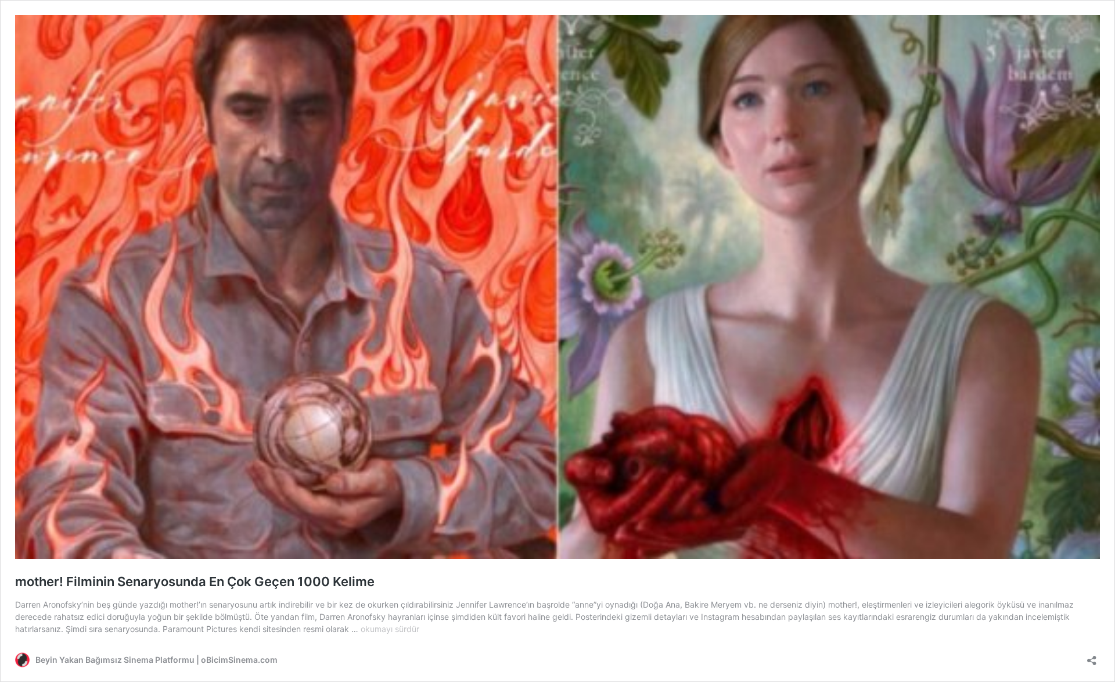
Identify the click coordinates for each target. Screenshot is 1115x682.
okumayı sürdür (390, 629)
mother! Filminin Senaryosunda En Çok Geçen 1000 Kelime (195, 581)
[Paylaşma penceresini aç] (1092, 657)
